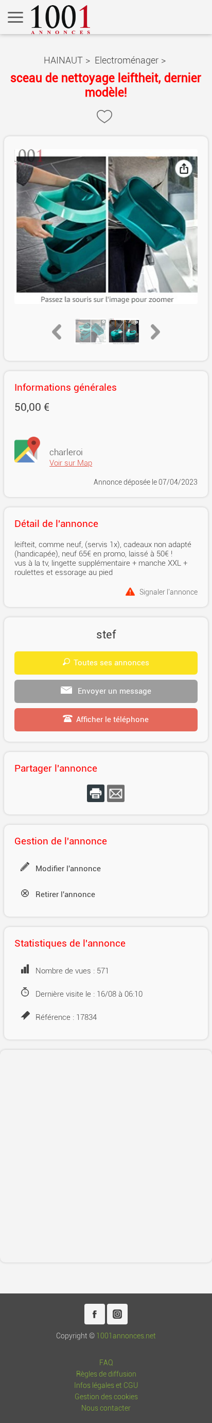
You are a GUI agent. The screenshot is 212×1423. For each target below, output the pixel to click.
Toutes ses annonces (111, 662)
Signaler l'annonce (168, 592)
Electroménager (126, 60)
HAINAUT (63, 60)
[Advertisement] (106, 1156)
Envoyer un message (113, 691)
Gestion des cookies (106, 1397)
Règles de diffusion (106, 1374)
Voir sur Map (70, 463)
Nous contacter (106, 1408)
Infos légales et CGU (106, 1385)
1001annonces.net (126, 1336)
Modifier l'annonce (68, 868)
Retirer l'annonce (65, 894)
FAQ (106, 1362)
